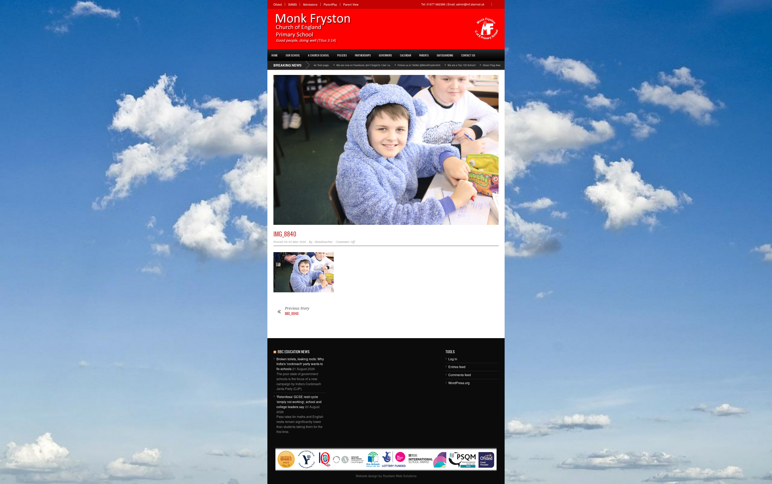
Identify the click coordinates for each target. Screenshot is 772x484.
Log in (452, 359)
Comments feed (459, 374)
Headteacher (324, 242)
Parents (424, 55)
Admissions (310, 4)
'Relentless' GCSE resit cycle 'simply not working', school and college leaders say (298, 401)
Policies (342, 55)
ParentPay (330, 4)
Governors (385, 55)
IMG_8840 (284, 233)
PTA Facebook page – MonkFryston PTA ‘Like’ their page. (489, 65)
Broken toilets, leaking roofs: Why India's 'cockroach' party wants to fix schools (300, 364)
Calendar (405, 55)
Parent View (350, 4)
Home (274, 55)
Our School (293, 55)
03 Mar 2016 (297, 242)
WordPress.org (459, 383)
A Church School (318, 55)
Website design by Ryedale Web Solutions (386, 476)
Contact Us (468, 55)
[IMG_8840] (386, 150)
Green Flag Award (441, 65)
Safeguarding (445, 55)
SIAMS (292, 4)
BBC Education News (294, 351)
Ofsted (277, 4)
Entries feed (456, 366)
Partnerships (363, 55)
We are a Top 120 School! (410, 65)
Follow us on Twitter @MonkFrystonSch (367, 65)
